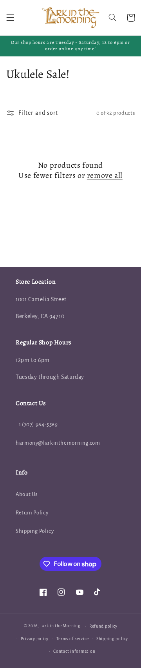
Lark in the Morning (60, 626)
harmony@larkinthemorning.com (58, 443)
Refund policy (103, 626)
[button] (10, 18)
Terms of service (72, 639)
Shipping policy (112, 639)
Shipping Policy (35, 531)
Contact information (74, 651)
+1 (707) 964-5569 (37, 424)
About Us (27, 494)
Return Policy (32, 513)
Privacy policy (35, 639)
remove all (105, 175)
